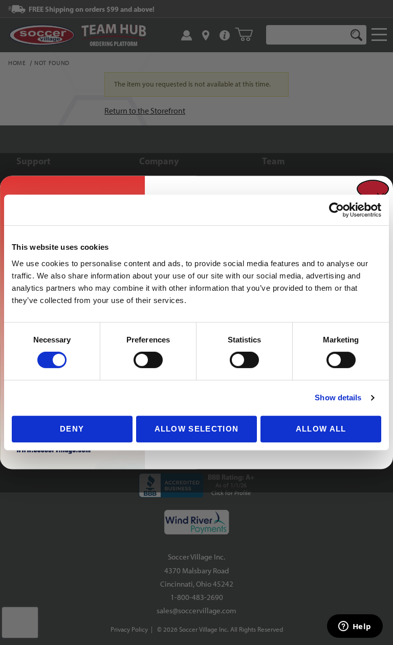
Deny (72, 428)
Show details (338, 397)
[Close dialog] (373, 189)
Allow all (321, 428)
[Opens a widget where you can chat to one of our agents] (354, 627)
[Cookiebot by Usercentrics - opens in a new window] (336, 210)
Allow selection (197, 428)
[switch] (148, 360)
